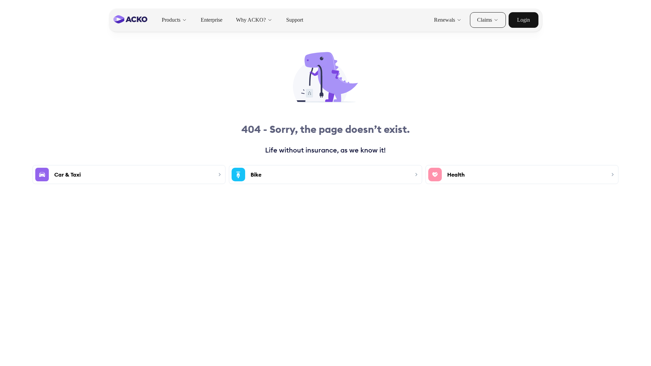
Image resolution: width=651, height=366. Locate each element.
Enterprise (211, 20)
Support (294, 20)
